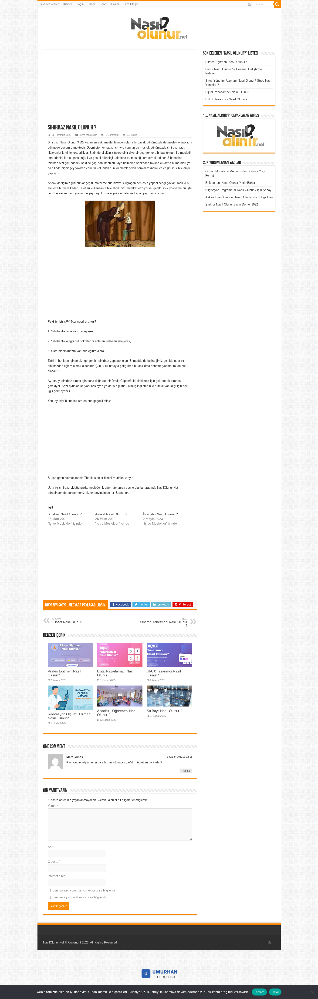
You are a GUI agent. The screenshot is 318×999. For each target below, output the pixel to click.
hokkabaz (107, 147)
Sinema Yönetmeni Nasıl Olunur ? (163, 622)
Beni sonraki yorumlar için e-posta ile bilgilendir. (84, 890)
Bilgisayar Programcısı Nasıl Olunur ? (230, 190)
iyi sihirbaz (65, 381)
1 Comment (111, 134)
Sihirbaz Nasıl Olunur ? (65, 514)
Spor (103, 4)
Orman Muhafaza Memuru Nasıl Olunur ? (233, 171)
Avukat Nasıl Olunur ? (111, 514)
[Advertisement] (120, 89)
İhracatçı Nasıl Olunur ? (160, 514)
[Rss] (249, 4)
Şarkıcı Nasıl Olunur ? (220, 204)
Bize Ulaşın (131, 4)
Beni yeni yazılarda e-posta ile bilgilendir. (79, 897)
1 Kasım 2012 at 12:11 (179, 756)
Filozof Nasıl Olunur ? (68, 620)
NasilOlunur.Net (167, 487)
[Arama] (277, 4)
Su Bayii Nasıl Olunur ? (164, 711)
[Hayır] (312, 992)
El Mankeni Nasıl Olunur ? (223, 182)
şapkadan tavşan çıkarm (152, 163)
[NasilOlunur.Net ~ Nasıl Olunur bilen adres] (159, 26)
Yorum (53, 806)
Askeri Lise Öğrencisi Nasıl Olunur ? (229, 197)
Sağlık (80, 4)
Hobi (92, 4)
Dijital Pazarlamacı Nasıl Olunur (226, 92)
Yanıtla (186, 770)
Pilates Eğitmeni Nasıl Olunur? (226, 62)
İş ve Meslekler (49, 4)
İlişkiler (114, 4)
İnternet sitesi (57, 876)
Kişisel (67, 4)
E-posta (54, 861)
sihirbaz (103, 360)
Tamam (259, 992)
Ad (51, 847)
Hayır (275, 992)
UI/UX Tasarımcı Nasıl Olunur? (226, 99)
